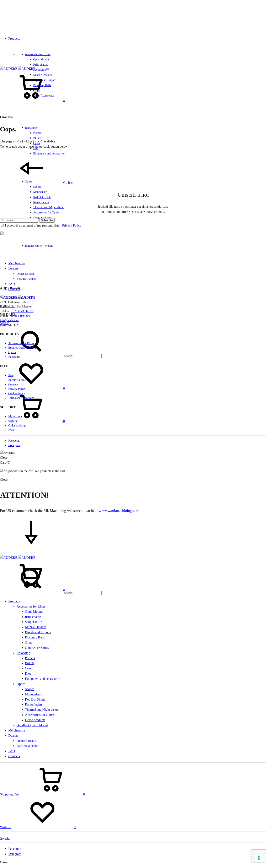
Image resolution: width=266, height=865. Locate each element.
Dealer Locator (26, 740)
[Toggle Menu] (1, 64)
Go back (68, 182)
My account (15, 416)
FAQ (11, 283)
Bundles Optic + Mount (22, 347)
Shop (11, 375)
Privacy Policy (71, 225)
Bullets (37, 138)
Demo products (42, 217)
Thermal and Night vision (48, 207)
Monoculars (40, 192)
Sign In (5, 838)
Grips (28, 642)
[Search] (51, 356)
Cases (29, 668)
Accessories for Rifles (37, 54)
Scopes (37, 186)
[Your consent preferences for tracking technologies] (259, 858)
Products (14, 38)
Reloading (31, 127)
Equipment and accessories (42, 678)
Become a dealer (18, 379)
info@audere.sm (9, 320)
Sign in (12, 421)
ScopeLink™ (41, 69)
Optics (12, 352)
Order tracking (17, 425)
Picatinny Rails (35, 637)
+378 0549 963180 (22, 311)
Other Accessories (37, 647)
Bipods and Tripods (38, 632)
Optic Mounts (41, 59)
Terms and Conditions (21, 397)
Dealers (13, 735)
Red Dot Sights (42, 197)
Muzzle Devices (35, 627)
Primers (37, 133)
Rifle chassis (40, 64)
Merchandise (16, 730)
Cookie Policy (16, 393)
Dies (28, 673)
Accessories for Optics (46, 212)
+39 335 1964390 (19, 315)
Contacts (13, 384)
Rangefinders (41, 202)
